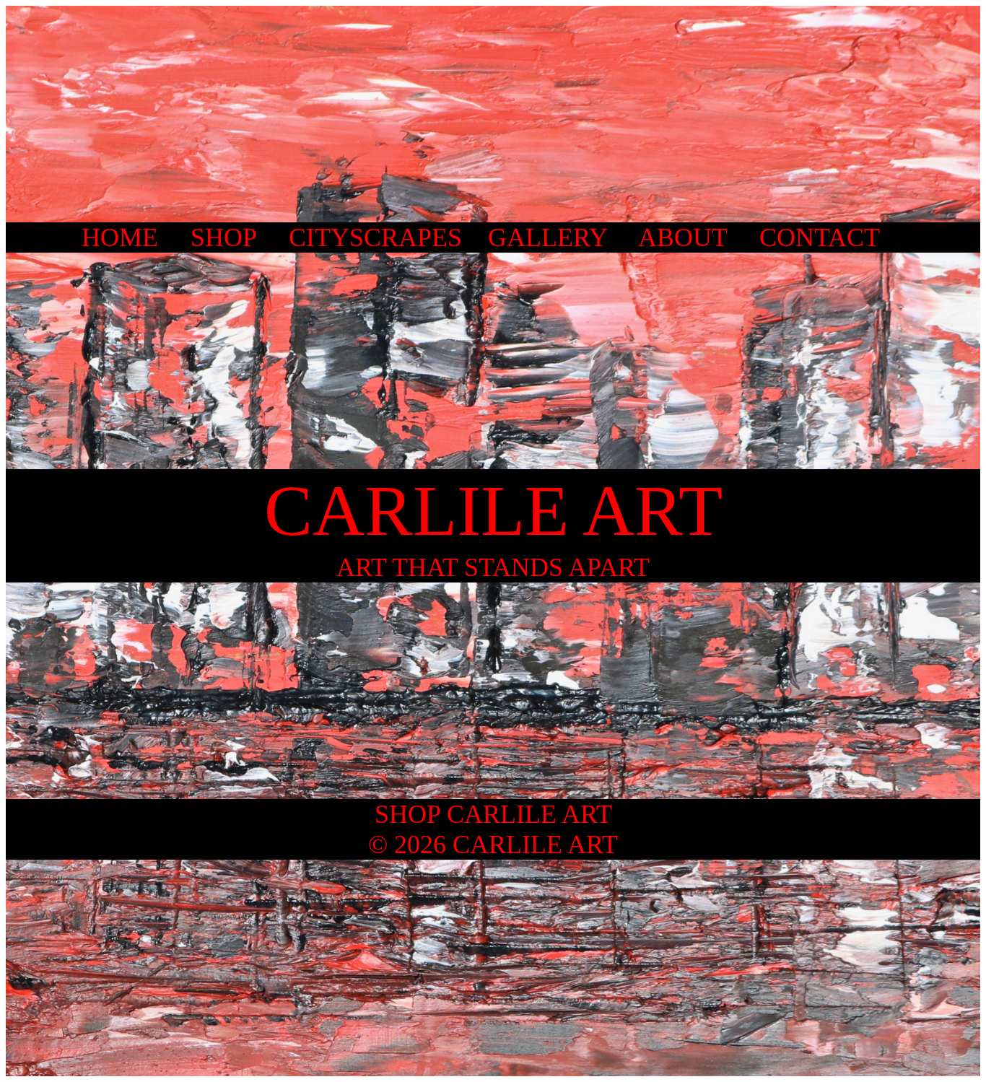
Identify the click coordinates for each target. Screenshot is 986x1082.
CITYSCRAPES (375, 237)
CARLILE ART (493, 511)
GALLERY (547, 237)
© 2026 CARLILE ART (493, 844)
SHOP (223, 237)
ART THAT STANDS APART (493, 567)
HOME (120, 237)
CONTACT (819, 237)
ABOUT (682, 237)
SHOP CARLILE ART (493, 814)
